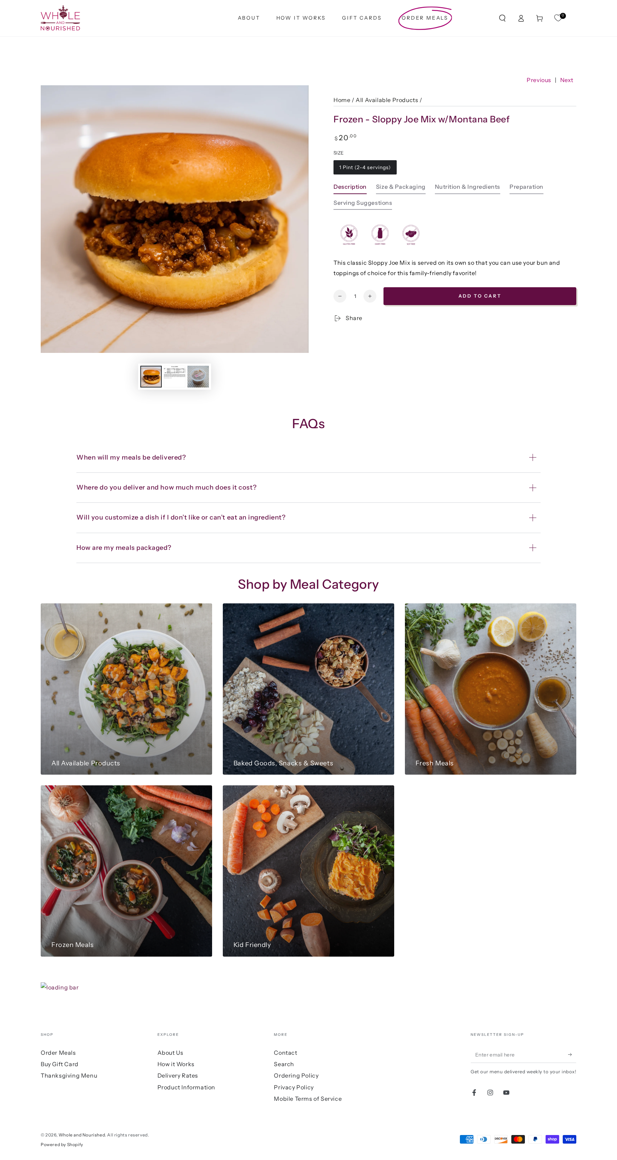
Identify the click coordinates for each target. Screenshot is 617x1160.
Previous (539, 79)
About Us (170, 1052)
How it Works (176, 1064)
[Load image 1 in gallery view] (151, 376)
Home (341, 99)
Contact (285, 1052)
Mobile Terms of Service (308, 1098)
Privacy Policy (293, 1087)
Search (284, 1064)
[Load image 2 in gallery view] (174, 376)
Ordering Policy (296, 1075)
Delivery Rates (177, 1075)
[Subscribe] (572, 1055)
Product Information (186, 1087)
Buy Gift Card (60, 1064)
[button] (502, 18)
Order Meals (58, 1052)
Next (566, 79)
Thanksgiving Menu (69, 1075)
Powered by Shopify (62, 1144)
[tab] (350, 188)
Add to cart (480, 296)
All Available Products (387, 99)
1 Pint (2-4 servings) (365, 167)
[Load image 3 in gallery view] (198, 376)
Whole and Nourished (82, 1135)
